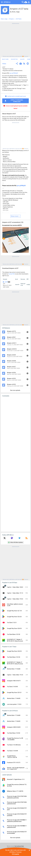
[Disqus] (15, 464)
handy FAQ (12, 274)
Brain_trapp (16, 12)
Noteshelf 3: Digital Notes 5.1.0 (15, 779)
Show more (15, 216)
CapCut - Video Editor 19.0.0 (15, 599)
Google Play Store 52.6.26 (14, 616)
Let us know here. (19, 846)
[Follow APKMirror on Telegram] (19, 538)
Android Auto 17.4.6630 (13, 698)
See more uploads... (15, 390)
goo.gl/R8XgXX (14, 73)
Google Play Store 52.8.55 (14, 628)
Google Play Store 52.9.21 (14, 692)
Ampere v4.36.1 (11, 337)
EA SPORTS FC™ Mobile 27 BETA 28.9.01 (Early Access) (15, 640)
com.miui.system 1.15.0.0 (14, 704)
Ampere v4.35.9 (11, 355)
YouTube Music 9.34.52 (13, 733)
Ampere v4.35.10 (11, 349)
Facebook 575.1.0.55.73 (13, 762)
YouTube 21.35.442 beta (14, 745)
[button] (17, 64)
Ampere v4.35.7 (11, 366)
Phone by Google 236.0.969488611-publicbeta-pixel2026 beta (17, 820)
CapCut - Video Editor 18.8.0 (15, 587)
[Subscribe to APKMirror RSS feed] (26, 538)
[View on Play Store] (21, 64)
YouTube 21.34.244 (12, 751)
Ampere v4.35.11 (11, 343)
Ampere (11, 19)
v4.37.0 (19, 225)
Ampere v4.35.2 (11, 384)
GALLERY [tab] (22, 59)
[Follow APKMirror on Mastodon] (12, 538)
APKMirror (7, 2)
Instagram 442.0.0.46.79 (13, 680)
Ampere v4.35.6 (11, 372)
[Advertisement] (15, 39)
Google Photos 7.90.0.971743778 (12, 756)
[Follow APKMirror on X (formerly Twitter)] (5, 538)
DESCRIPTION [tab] (14, 59)
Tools (4, 63)
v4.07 (6, 282)
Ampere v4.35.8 (11, 361)
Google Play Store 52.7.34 (14, 611)
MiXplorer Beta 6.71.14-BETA (15, 791)
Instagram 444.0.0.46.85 (13, 727)
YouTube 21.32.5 (11, 622)
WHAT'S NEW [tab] (5, 59)
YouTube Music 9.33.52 (13, 634)
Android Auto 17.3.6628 (13, 669)
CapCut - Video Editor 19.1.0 (15, 593)
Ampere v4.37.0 (11, 331)
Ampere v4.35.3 (11, 378)
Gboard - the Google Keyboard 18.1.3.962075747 (15, 768)
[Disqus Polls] (16, 419)
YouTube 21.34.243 (12, 686)
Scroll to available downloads (17, 100)
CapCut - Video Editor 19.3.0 (15, 675)
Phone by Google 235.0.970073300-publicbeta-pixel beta (17, 797)
